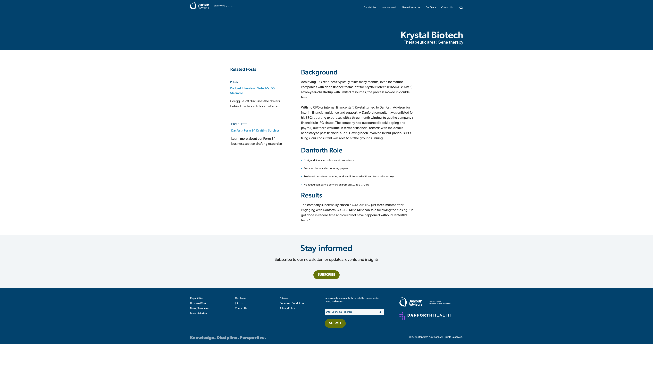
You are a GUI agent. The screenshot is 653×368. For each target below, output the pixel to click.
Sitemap (284, 298)
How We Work (389, 7)
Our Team (431, 7)
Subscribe (326, 275)
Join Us (238, 303)
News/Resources (411, 7)
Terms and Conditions (292, 303)
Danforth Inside (198, 313)
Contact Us (447, 7)
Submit (335, 323)
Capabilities (370, 7)
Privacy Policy (287, 308)
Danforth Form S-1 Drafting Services (255, 130)
